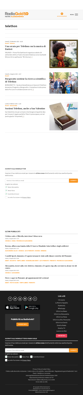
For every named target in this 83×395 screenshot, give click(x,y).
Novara (37, 251)
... (31, 57)
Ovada (14, 241)
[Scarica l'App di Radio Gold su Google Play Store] (32, 307)
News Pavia (11, 191)
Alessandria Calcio (11, 251)
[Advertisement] (41, 151)
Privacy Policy (26, 197)
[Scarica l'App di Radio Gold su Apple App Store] (13, 307)
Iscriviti (73, 181)
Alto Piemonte (29, 251)
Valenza (12, 43)
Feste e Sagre (14, 283)
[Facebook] (10, 299)
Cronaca (8, 241)
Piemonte (53, 261)
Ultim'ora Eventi (61, 322)
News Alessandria (13, 187)
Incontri (13, 261)
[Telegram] (30, 299)
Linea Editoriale (49, 371)
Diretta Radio (61, 325)
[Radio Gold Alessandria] (16, 14)
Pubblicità (61, 306)
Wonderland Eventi (32, 261)
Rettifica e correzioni (44, 373)
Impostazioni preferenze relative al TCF (41, 378)
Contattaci (61, 335)
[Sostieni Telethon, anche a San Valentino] (63, 116)
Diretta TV (61, 328)
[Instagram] (25, 299)
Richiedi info (22, 324)
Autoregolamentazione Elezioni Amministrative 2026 (41, 376)
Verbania (43, 251)
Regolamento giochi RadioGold (64, 371)
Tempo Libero (21, 261)
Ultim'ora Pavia (61, 317)
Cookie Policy (46, 369)
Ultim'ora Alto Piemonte (61, 320)
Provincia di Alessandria (24, 241)
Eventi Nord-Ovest (13, 194)
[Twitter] (15, 299)
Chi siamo (61, 300)
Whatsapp (61, 308)
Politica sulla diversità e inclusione (16, 371)
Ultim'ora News (61, 311)
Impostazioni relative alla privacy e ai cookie (41, 380)
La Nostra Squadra (61, 303)
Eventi (7, 43)
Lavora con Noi (61, 331)
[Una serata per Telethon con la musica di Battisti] (63, 54)
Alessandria (13, 106)
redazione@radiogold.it (48, 390)
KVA (47, 392)
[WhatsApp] (35, 299)
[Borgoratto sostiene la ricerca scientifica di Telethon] (63, 83)
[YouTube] (20, 299)
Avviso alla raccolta (41, 382)
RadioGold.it (47, 387)
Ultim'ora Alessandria (61, 314)
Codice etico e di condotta (36, 371)
